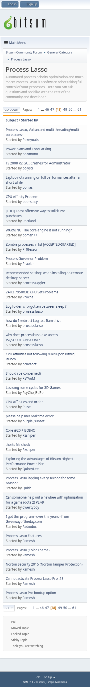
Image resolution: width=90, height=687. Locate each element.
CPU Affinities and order (24, 402)
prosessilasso (32, 311)
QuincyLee (30, 469)
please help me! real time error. (30, 416)
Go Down (11, 109)
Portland (29, 221)
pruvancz (29, 364)
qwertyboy (30, 507)
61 (80, 109)
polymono (30, 154)
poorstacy (30, 201)
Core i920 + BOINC (20, 430)
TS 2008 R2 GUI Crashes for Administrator (38, 163)
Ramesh (28, 541)
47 (52, 109)
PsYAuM (28, 378)
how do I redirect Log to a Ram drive (34, 320)
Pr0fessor (30, 249)
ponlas (27, 187)
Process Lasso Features (24, 536)
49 (65, 109)
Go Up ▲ (50, 677)
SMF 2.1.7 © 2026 (34, 682)
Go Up (8, 608)
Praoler (28, 263)
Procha (27, 297)
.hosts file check (18, 444)
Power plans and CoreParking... (30, 149)
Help (37, 677)
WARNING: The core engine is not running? (39, 230)
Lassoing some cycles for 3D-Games (33, 387)
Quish (26, 488)
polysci (27, 168)
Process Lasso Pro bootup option (31, 593)
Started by (29, 120)
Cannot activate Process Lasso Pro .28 (35, 578)
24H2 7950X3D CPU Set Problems (32, 292)
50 (70, 109)
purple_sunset (33, 421)
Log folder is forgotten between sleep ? (36, 306)
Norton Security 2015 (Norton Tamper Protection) (44, 564)
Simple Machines (56, 682)
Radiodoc (29, 526)
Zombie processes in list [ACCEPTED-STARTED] (41, 244)
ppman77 (29, 235)
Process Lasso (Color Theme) (28, 550)
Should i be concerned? (23, 373)
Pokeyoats (30, 139)
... (43, 109)
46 (47, 109)
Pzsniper (29, 435)
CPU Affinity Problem (22, 196)
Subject (12, 120)
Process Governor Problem (27, 258)
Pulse (26, 407)
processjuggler (34, 283)
